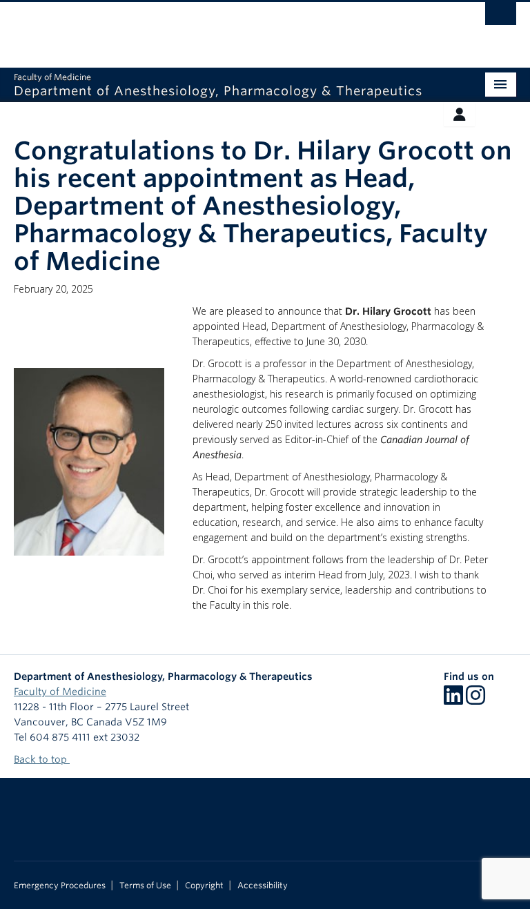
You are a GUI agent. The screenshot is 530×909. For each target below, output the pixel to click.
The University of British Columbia (227, 28)
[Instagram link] (475, 699)
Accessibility (262, 885)
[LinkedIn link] (453, 699)
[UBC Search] (500, 17)
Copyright (204, 885)
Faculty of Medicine (60, 691)
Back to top (42, 759)
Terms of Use (145, 885)
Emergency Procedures (60, 885)
